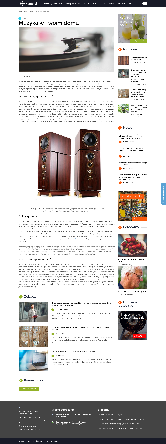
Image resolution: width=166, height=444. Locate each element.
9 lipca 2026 (60, 356)
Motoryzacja (108, 4)
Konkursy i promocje (53, 4)
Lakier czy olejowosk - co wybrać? (111, 415)
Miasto (86, 4)
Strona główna (23, 12)
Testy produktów (72, 4)
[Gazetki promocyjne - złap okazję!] (132, 206)
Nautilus (78, 239)
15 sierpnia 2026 (62, 309)
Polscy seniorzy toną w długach (132, 291)
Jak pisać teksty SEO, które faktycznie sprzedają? (74, 351)
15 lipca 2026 (128, 168)
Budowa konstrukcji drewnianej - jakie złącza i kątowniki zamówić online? (131, 150)
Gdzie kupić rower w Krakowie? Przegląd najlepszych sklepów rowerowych (71, 423)
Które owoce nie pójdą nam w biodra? (131, 260)
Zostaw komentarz (29, 389)
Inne (130, 4)
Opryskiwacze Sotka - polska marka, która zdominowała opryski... (122, 428)
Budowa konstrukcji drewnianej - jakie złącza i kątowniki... (119, 424)
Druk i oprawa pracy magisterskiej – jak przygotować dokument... (122, 419)
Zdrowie (96, 4)
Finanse (121, 4)
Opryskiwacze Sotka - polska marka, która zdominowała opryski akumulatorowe (139, 109)
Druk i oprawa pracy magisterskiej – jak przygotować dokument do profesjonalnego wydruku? (133, 136)
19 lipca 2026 (61, 334)
